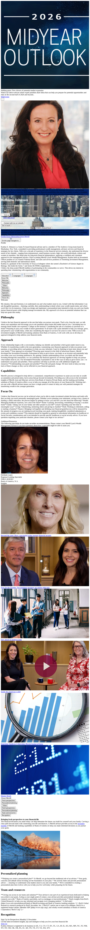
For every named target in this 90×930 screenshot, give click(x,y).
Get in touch (6, 225)
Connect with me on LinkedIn (14, 223)
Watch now (5, 97)
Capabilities (6, 295)
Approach (5, 293)
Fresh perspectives (8, 800)
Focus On (5, 298)
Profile (3, 237)
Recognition (6, 815)
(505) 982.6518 (9, 218)
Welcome (5, 280)
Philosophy (5, 283)
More (5, 285)
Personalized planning (9, 803)
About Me (9, 237)
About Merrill (24, 237)
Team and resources (9, 813)
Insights (16, 237)
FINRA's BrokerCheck (43, 228)
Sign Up (4, 924)
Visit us (6, 215)
